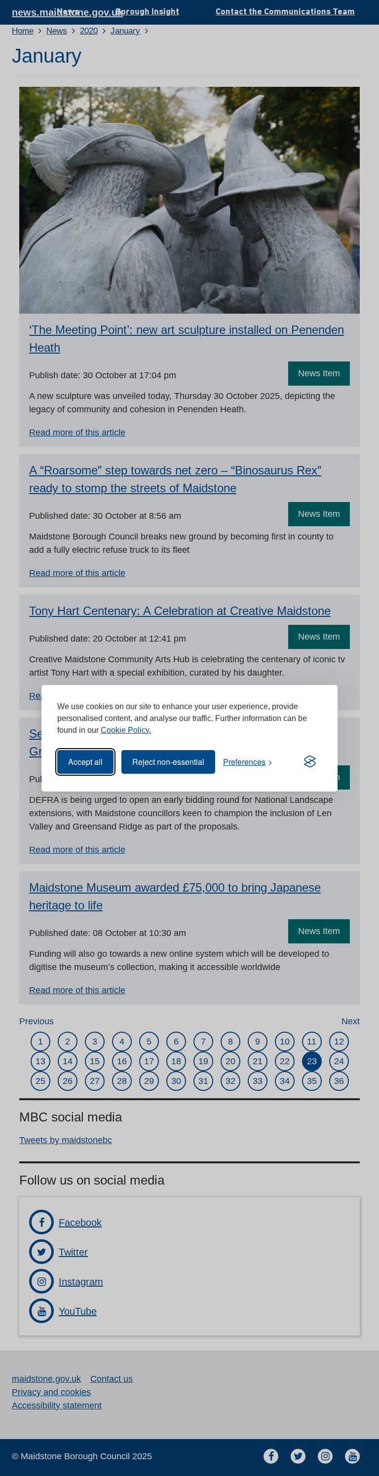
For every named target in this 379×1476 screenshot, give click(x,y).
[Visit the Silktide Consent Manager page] (310, 762)
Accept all (85, 761)
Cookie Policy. (126, 730)
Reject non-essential (168, 761)
